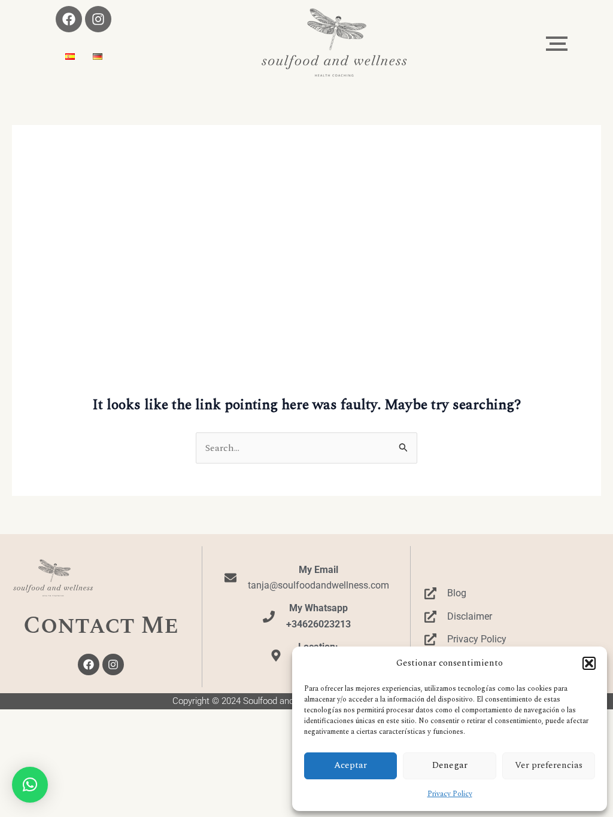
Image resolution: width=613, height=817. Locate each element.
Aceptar (350, 765)
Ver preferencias (548, 765)
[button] (589, 663)
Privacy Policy (449, 794)
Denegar (450, 765)
